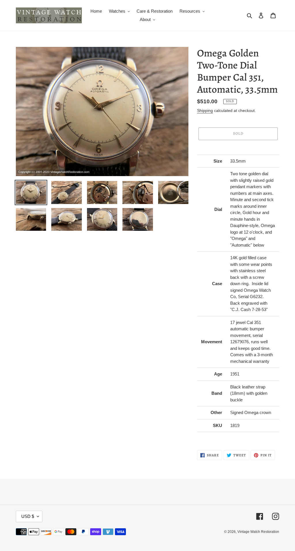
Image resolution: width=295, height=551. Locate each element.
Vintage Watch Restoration (258, 532)
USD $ (27, 516)
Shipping (205, 110)
